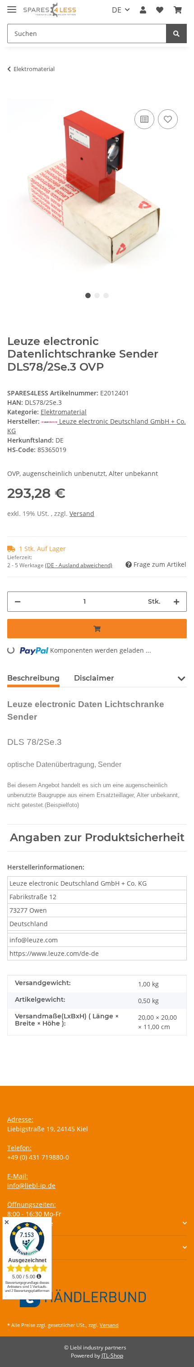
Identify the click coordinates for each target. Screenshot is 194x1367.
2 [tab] (97, 295)
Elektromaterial (64, 412)
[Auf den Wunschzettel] (168, 119)
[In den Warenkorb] (14, 94)
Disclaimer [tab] (94, 678)
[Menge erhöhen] (176, 601)
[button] (143, 10)
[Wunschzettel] (159, 10)
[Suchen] (176, 33)
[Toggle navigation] (11, 5)
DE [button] (116, 10)
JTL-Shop (112, 1355)
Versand (81, 513)
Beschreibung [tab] (33, 678)
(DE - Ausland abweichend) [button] (78, 565)
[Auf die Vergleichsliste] (144, 119)
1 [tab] (88, 295)
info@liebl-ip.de (31, 1185)
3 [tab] (106, 295)
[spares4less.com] (49, 10)
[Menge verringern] (18, 601)
